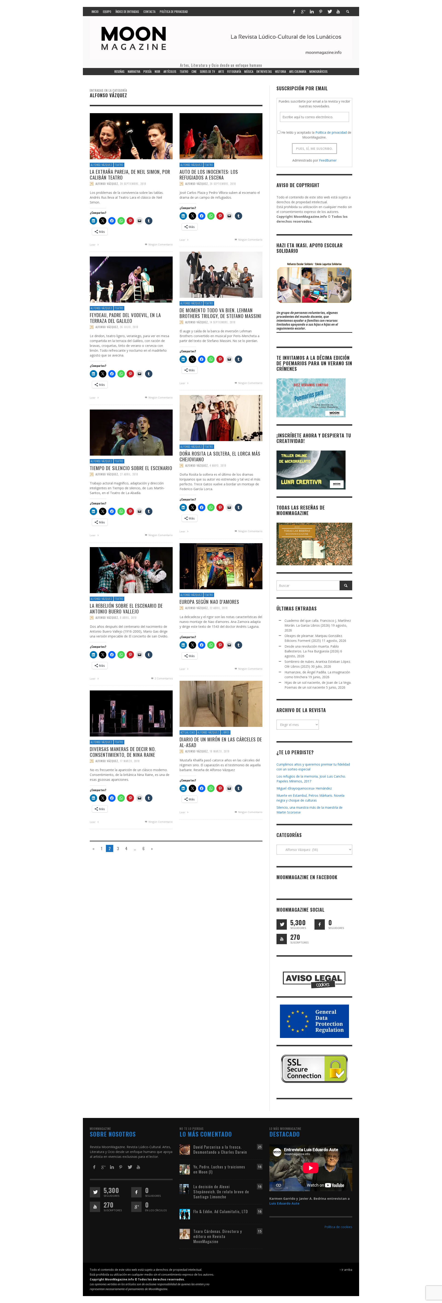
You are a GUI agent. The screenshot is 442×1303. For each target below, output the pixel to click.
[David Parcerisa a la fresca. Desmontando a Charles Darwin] (185, 1149)
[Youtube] (338, 11)
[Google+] (303, 11)
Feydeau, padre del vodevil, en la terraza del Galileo (125, 317)
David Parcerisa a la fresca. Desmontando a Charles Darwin (220, 1149)
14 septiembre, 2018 (223, 322)
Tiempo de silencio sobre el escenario (131, 468)
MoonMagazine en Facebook (306, 877)
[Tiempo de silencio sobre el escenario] (131, 432)
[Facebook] (294, 11)
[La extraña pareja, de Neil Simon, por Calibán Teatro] (131, 136)
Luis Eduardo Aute (284, 1203)
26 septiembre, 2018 (223, 184)
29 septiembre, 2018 (133, 184)
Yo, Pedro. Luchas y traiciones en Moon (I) (219, 1169)
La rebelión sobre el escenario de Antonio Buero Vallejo (126, 608)
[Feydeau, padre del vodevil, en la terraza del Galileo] (131, 279)
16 (260, 1166)
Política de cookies (338, 1227)
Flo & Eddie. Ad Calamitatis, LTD (220, 1211)
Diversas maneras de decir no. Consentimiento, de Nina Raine (123, 751)
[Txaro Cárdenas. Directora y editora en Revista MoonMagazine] (185, 1233)
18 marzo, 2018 (220, 751)
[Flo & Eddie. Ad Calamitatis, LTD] (185, 1214)
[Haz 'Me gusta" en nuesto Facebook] (319, 924)
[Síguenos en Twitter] (281, 924)
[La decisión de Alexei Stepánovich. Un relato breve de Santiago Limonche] (185, 1189)
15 (260, 1231)
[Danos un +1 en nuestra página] (136, 1207)
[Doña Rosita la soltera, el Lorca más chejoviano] (221, 418)
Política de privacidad (331, 132)
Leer (93, 244)
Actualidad (187, 732)
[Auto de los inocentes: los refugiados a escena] (221, 136)
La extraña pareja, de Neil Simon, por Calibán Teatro (130, 174)
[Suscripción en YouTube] (281, 939)
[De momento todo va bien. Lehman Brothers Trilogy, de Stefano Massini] (221, 274)
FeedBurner (328, 160)
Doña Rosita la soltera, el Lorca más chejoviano (220, 456)
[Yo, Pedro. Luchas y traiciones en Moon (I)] (185, 1169)
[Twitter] (329, 11)
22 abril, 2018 (219, 608)
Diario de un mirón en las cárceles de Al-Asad (221, 742)
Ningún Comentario (160, 244)
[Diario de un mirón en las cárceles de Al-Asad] (221, 703)
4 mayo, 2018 (218, 465)
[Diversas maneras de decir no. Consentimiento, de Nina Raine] (131, 713)
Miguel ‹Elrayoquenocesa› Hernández (304, 788)
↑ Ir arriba (346, 1269)
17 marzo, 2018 (130, 761)
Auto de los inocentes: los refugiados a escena (209, 174)
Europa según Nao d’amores (209, 601)
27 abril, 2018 (129, 474)
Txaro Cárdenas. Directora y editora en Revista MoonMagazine (217, 1236)
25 (260, 1147)
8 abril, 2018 (128, 617)
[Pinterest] (320, 11)
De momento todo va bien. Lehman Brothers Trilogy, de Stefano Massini (221, 313)
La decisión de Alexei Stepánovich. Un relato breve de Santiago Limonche (221, 1192)
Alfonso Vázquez (101, 165)
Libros (225, 732)
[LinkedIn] (311, 11)
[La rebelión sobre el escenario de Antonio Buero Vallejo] (131, 570)
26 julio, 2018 (129, 327)
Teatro (119, 165)
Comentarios (164, 678)
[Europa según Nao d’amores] (221, 566)
